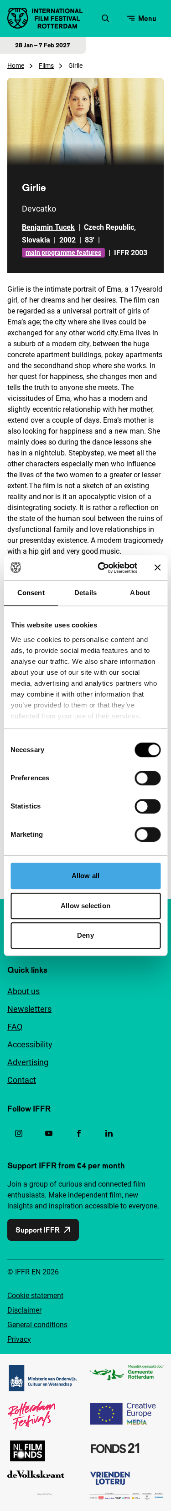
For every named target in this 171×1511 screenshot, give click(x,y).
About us (23, 991)
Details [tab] (85, 592)
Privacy (19, 1339)
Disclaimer (24, 1310)
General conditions (37, 1324)
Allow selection (85, 906)
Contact (21, 1080)
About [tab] (140, 592)
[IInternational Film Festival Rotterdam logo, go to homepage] (45, 18)
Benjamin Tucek (48, 227)
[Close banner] (157, 568)
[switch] (148, 778)
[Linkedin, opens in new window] (109, 1133)
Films (46, 65)
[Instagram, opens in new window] (18, 1133)
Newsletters (29, 1009)
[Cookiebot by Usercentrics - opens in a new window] (102, 568)
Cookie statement (35, 1295)
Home (15, 65)
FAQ (14, 1026)
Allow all (85, 875)
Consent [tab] (31, 592)
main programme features (63, 252)
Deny (85, 935)
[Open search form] (105, 18)
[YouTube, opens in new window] (48, 1133)
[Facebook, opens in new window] (78, 1133)
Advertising (27, 1062)
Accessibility (29, 1044)
